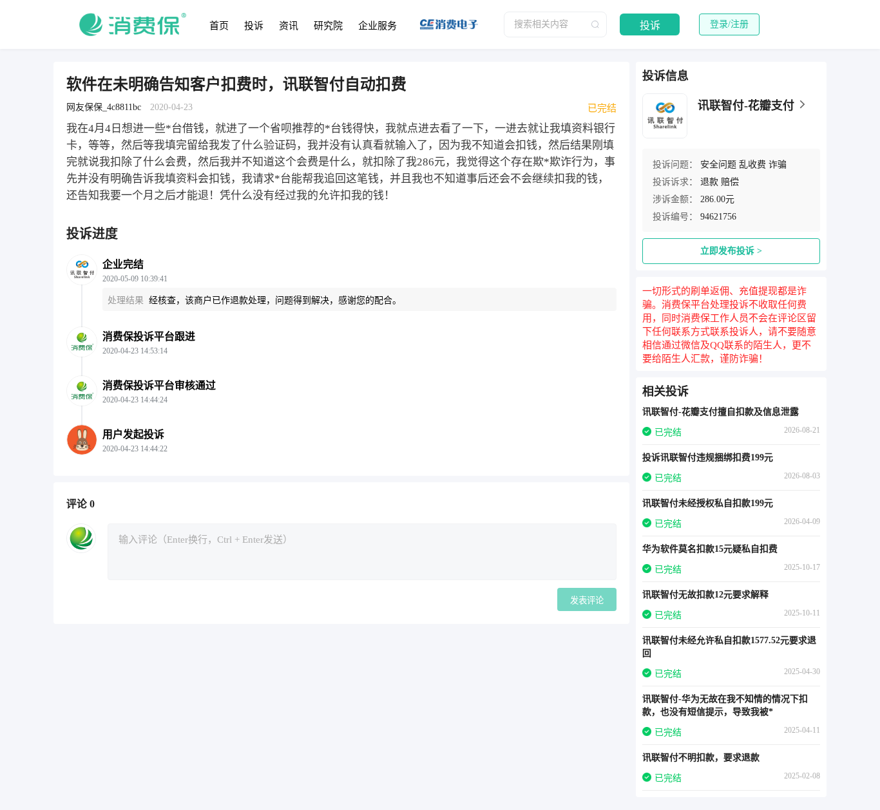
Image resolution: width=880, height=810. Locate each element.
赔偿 (730, 182)
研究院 (328, 26)
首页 (219, 26)
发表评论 (587, 600)
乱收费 (752, 164)
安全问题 (718, 164)
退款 (709, 182)
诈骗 (778, 164)
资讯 (288, 26)
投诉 (253, 26)
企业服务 (377, 26)
